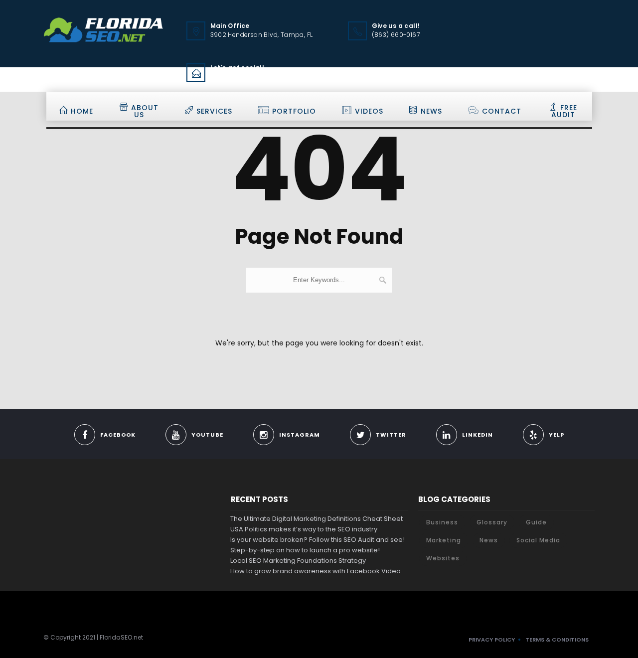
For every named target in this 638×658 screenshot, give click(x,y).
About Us (145, 111)
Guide (536, 522)
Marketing (443, 540)
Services (214, 111)
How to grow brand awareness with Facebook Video (315, 571)
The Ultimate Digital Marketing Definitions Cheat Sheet (316, 518)
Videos (369, 111)
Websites (443, 558)
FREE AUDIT (564, 111)
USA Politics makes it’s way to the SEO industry (303, 529)
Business (442, 522)
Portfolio (294, 111)
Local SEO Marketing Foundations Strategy (298, 560)
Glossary (492, 522)
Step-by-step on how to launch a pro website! (305, 550)
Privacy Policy (492, 640)
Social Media (538, 540)
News (431, 111)
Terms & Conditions (557, 640)
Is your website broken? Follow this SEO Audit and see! (317, 539)
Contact (501, 111)
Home (82, 111)
